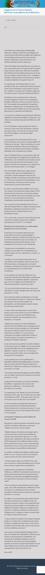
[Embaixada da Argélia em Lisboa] (22, 3)
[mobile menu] (42, 4)
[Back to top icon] (40, 570)
